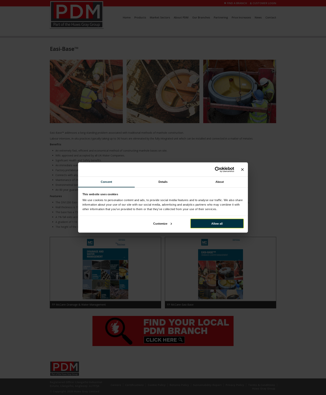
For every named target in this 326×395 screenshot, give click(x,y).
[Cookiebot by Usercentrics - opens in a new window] (217, 169)
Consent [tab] (106, 181)
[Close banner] (242, 169)
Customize (160, 223)
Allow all (217, 223)
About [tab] (219, 181)
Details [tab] (163, 181)
